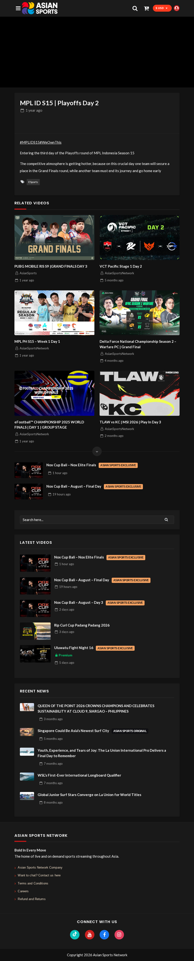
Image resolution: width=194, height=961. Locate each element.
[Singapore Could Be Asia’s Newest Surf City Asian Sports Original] (27, 732)
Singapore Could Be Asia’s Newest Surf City (92, 730)
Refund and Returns (31, 899)
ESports (33, 182)
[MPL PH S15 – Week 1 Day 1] (54, 312)
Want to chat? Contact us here (39, 875)
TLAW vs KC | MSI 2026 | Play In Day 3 (130, 422)
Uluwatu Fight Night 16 (93, 647)
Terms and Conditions (33, 883)
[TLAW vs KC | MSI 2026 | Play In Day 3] (140, 393)
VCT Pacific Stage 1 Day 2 (121, 266)
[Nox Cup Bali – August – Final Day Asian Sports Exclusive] (28, 492)
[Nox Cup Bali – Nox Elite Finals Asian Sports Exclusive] (28, 470)
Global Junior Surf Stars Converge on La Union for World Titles (89, 794)
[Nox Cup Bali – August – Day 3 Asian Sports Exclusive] (35, 608)
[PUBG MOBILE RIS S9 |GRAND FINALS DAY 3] (54, 237)
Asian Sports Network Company (40, 867)
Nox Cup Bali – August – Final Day (93, 486)
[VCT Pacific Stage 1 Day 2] (140, 237)
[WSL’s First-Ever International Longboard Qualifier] (27, 777)
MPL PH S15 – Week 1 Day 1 (37, 341)
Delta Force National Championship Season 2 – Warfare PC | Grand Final (138, 344)
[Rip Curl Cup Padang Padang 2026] (35, 631)
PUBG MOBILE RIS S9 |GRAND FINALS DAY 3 (50, 266)
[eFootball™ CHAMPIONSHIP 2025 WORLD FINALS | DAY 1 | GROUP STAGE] (54, 393)
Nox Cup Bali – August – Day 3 (98, 602)
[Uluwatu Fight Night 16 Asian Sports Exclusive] (35, 653)
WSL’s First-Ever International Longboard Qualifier (79, 775)
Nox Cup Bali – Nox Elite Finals (91, 465)
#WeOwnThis (51, 142)
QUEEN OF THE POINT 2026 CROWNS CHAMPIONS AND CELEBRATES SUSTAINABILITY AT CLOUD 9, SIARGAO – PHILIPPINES (96, 708)
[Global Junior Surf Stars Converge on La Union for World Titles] (27, 796)
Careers (23, 891)
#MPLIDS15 (30, 142)
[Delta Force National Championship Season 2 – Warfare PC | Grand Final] (140, 312)
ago (34, 110)
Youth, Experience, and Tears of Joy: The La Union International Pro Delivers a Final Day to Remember (102, 753)
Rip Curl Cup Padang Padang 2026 (82, 625)
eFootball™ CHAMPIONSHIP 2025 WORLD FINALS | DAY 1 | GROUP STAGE (49, 425)
